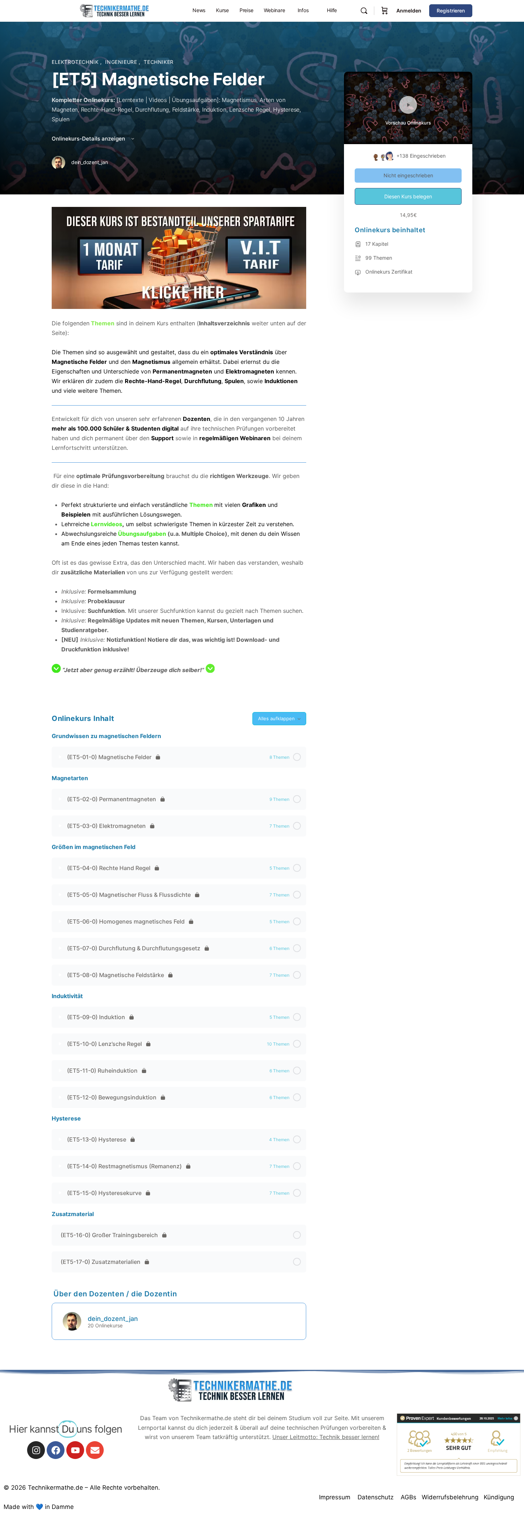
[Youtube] (75, 1450)
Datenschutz (376, 1497)
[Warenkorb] (384, 10)
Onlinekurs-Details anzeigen (89, 138)
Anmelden (408, 10)
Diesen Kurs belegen (408, 196)
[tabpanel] (179, 450)
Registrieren (451, 10)
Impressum (334, 1497)
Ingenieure (122, 62)
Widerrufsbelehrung (450, 1497)
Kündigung (499, 1497)
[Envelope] (95, 1450)
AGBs (408, 1497)
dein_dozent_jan (113, 1318)
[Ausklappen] (60, 757)
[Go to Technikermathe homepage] (114, 10)
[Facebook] (56, 1450)
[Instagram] (36, 1450)
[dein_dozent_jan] (72, 1320)
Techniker (159, 62)
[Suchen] (364, 10)
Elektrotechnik (76, 62)
